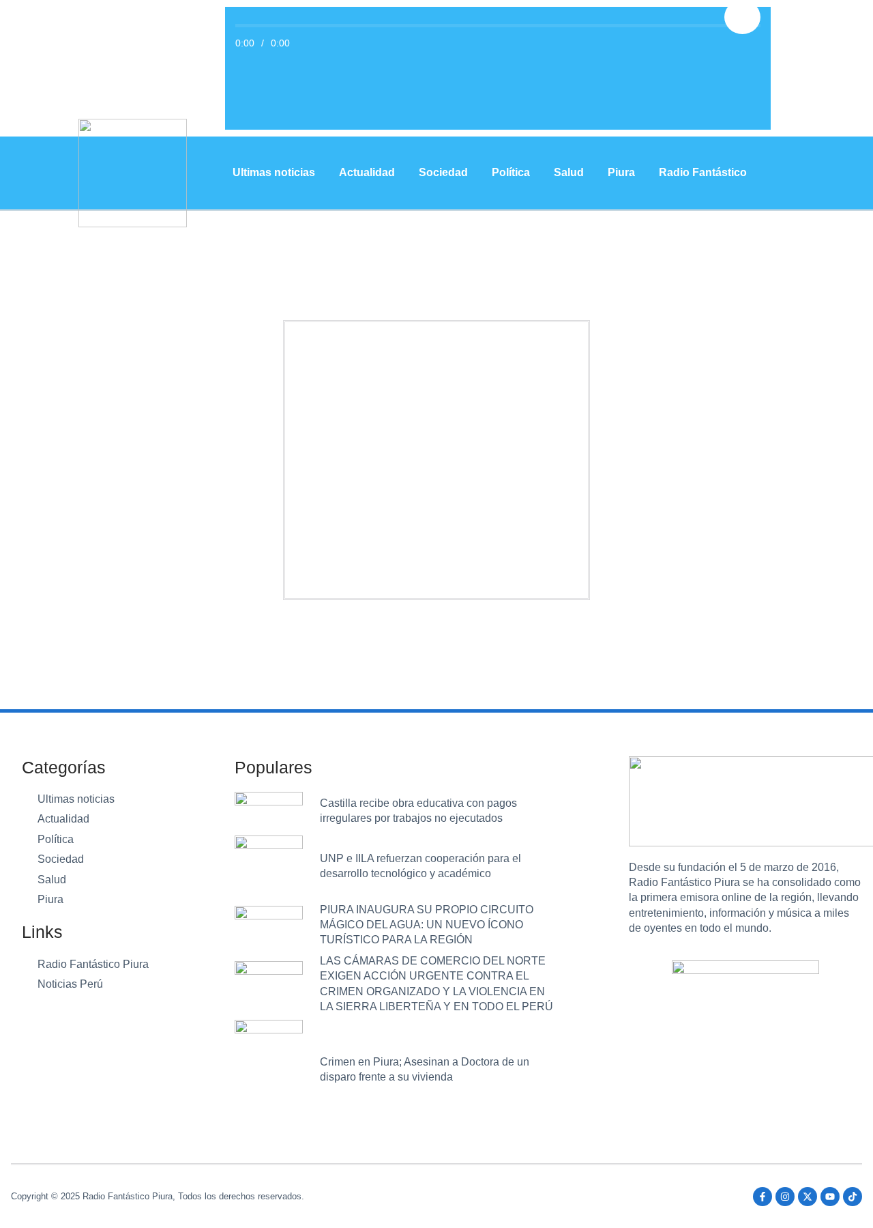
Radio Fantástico (703, 172)
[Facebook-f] (762, 1196)
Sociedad (443, 172)
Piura (621, 172)
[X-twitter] (807, 1196)
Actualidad (367, 172)
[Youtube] (830, 1196)
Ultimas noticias (274, 172)
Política (511, 172)
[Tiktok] (852, 1196)
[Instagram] (785, 1196)
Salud (569, 172)
